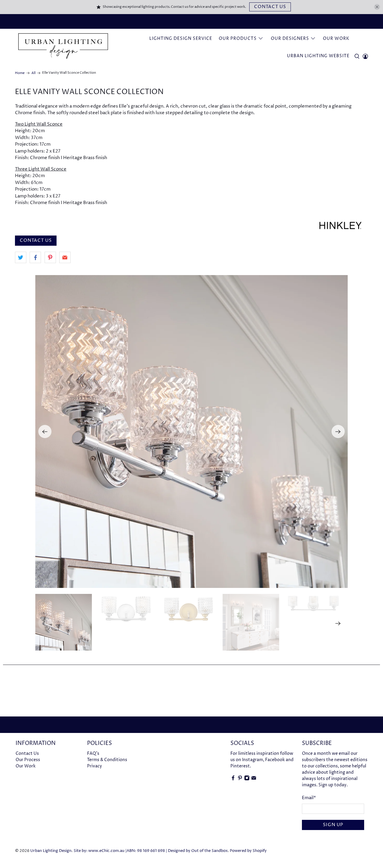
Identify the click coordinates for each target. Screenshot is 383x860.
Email (309, 798)
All (33, 73)
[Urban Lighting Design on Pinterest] (240, 779)
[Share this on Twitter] (20, 257)
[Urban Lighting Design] (63, 46)
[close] (377, 7)
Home (20, 73)
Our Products (238, 38)
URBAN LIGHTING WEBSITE (318, 56)
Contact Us (270, 7)
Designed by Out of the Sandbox (198, 850)
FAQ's (93, 753)
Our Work (336, 38)
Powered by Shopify (248, 850)
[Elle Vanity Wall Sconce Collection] (191, 431)
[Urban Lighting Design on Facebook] (233, 779)
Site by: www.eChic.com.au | (100, 850)
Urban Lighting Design (51, 850)
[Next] (338, 431)
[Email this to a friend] (65, 257)
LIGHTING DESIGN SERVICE (180, 38)
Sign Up (333, 825)
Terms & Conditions (107, 760)
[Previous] (44, 431)
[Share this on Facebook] (35, 257)
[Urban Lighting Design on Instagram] (247, 779)
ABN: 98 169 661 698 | (147, 850)
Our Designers (290, 38)
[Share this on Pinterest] (50, 257)
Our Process (28, 760)
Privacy (94, 766)
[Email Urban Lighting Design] (253, 779)
